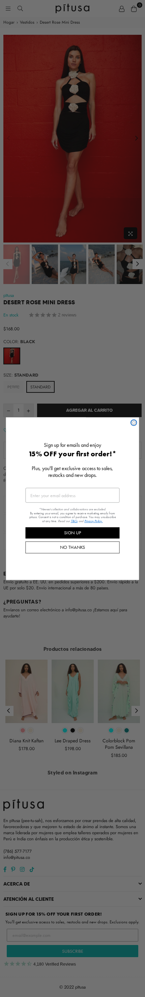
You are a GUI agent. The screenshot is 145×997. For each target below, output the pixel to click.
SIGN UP (72, 533)
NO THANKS (72, 547)
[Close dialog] (134, 422)
